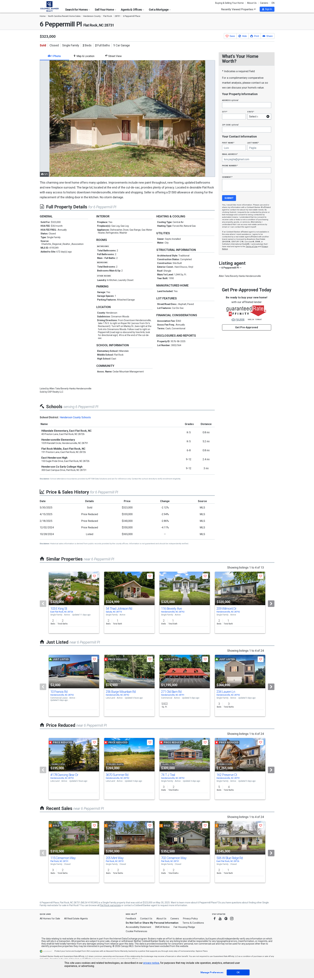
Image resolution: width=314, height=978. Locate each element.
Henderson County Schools (75, 417)
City (224, 111)
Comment (227, 177)
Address (230, 100)
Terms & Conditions (193, 922)
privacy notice (151, 962)
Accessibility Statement (138, 927)
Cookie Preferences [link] (136, 931)
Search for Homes (76, 9)
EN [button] (273, 3)
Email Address (230, 154)
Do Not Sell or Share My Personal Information (152, 922)
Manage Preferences (212, 972)
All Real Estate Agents (76, 918)
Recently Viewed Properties (237, 9)
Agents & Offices (131, 9)
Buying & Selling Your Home (229, 3)
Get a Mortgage (159, 9)
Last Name (253, 142)
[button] (267, 9)
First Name (228, 142)
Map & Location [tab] (85, 56)
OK (238, 972)
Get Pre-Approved (246, 327)
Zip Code (230, 124)
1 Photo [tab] (56, 56)
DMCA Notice (162, 927)
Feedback (131, 918)
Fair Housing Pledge (184, 927)
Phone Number (230, 165)
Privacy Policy (190, 918)
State (250, 111)
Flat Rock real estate (110, 905)
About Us (252, 3)
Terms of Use (252, 246)
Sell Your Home (104, 9)
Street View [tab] (115, 56)
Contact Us (146, 918)
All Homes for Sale (50, 918)
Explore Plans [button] (202, 951)
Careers (264, 3)
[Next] (271, 603)
